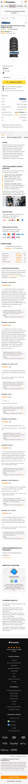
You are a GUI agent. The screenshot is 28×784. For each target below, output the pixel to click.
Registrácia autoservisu (14, 668)
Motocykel (12, 6)
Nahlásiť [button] (4, 315)
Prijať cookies (14, 777)
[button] (14, 313)
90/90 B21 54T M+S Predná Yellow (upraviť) (15, 12)
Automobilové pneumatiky (14, 690)
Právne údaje (14, 671)
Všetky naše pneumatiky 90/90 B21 (11, 125)
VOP (14, 673)
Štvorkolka (20, 6)
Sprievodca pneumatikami (14, 663)
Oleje (14, 704)
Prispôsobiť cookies (14, 781)
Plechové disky (14, 693)
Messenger (13, 725)
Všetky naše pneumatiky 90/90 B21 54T (12, 127)
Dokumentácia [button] (6, 558)
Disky (6, 6)
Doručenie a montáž (14, 709)
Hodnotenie (14, 665)
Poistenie (14, 660)
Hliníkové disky (14, 696)
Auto (2, 6)
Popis (3, 137)
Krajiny (14, 676)
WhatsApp (12, 721)
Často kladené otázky (14, 137)
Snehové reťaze (14, 698)
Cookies (14, 681)
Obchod (14, 701)
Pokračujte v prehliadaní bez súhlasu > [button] (18, 756)
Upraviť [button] (24, 104)
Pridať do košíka (15, 82)
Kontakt (14, 728)
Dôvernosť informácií (14, 679)
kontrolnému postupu (13, 276)
